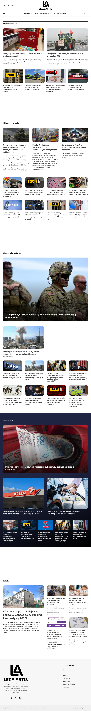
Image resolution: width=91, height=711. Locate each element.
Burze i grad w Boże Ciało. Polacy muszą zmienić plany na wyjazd (74, 147)
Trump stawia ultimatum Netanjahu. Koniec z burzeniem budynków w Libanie (33, 401)
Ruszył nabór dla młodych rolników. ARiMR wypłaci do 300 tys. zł (65, 55)
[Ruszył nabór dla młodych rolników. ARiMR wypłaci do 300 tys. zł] (67, 39)
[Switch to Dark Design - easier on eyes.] (84, 13)
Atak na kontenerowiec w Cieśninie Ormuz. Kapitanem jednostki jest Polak (34, 377)
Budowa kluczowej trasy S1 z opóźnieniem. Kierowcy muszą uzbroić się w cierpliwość (10, 537)
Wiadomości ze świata (47, 13)
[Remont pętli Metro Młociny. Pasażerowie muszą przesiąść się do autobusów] (12, 182)
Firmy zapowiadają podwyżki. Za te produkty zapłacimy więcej (22, 55)
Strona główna (67, 670)
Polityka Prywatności (69, 684)
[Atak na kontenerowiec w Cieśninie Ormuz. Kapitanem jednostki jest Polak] (34, 365)
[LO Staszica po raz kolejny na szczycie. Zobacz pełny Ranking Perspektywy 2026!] (23, 596)
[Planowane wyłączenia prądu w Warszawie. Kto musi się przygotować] (12, 205)
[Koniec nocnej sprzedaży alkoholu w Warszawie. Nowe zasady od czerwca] (78, 182)
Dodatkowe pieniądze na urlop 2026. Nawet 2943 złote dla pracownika (34, 192)
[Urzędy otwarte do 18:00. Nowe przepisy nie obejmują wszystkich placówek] (56, 76)
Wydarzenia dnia (10, 24)
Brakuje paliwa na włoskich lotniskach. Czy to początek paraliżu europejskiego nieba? (61, 537)
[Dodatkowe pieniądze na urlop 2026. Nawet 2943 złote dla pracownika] (34, 182)
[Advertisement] (45, 106)
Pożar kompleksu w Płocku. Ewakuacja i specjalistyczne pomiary (76, 87)
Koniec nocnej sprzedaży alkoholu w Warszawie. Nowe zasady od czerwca (78, 192)
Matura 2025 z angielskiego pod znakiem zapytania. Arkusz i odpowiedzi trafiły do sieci (54, 634)
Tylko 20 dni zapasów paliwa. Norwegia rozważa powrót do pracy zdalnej (63, 512)
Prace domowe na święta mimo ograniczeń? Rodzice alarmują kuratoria (56, 601)
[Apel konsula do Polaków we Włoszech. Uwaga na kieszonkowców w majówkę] (56, 390)
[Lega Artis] (45, 5)
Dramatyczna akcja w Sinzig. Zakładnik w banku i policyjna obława (12, 375)
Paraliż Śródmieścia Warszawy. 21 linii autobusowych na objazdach (44, 147)
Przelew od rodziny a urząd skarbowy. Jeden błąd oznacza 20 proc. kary (55, 216)
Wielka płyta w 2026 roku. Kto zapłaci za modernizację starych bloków (12, 88)
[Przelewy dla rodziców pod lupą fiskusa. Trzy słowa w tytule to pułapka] (56, 182)
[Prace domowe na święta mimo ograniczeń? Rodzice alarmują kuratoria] (56, 590)
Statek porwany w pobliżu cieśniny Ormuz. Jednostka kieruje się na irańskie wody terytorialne (21, 354)
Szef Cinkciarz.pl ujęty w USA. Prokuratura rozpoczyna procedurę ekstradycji (34, 216)
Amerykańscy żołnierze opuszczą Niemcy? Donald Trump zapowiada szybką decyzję (12, 401)
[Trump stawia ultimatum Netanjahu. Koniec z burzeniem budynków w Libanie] (34, 390)
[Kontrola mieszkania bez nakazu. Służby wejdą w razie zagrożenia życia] (78, 205)
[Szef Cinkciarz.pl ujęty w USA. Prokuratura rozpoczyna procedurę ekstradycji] (34, 205)
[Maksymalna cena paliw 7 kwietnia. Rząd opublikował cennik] (80, 525)
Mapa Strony (66, 681)
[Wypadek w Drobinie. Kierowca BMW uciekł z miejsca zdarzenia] (28, 525)
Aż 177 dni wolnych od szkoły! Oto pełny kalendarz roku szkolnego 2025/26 (78, 601)
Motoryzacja (61, 13)
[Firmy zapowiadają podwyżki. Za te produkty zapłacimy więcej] (23, 39)
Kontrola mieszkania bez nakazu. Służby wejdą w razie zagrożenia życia (78, 215)
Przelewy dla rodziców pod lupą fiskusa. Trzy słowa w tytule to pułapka (56, 192)
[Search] (87, 13)
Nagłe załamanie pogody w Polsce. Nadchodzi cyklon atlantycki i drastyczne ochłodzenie (14, 148)
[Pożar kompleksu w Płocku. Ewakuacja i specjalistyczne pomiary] (78, 76)
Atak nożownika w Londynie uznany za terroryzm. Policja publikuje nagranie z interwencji (76, 402)
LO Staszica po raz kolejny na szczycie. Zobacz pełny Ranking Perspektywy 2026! (22, 615)
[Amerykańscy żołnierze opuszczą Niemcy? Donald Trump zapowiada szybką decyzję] (12, 390)
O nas (72, 708)
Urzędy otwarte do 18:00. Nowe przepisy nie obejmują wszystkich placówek (55, 88)
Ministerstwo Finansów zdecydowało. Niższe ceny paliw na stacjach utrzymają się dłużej (22, 512)
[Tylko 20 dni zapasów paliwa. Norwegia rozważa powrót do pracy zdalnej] (67, 493)
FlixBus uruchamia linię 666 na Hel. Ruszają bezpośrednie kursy (33, 87)
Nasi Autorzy (66, 678)
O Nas (64, 672)
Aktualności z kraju (30, 13)
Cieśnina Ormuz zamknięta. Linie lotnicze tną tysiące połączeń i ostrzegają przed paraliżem (56, 378)
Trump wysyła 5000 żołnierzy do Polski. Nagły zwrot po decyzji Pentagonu (41, 316)
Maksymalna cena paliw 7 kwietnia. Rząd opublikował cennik (79, 535)
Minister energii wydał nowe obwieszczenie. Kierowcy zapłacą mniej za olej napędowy (40, 468)
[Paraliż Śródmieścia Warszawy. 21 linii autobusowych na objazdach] (45, 135)
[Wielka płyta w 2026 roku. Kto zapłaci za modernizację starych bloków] (13, 76)
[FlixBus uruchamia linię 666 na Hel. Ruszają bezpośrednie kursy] (35, 76)
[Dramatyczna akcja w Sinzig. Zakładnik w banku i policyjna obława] (12, 365)
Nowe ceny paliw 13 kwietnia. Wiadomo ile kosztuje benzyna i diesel (44, 536)
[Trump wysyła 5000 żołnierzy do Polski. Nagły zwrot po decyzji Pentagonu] (45, 289)
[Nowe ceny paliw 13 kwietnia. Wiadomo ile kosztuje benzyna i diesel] (45, 525)
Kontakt (65, 675)
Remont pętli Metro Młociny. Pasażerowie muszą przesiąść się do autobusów (11, 193)
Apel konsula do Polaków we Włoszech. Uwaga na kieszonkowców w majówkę (56, 401)
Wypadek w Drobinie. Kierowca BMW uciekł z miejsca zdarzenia (27, 535)
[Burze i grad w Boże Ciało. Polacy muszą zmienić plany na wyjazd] (75, 135)
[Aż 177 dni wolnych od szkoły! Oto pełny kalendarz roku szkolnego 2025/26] (78, 590)
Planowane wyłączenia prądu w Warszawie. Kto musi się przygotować (12, 215)
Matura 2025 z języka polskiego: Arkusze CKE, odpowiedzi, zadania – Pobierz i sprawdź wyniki (78, 633)
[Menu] (4, 13)
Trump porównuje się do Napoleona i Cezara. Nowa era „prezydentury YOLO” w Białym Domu (78, 377)
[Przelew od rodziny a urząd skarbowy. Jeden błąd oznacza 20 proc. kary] (56, 205)
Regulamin (66, 687)
